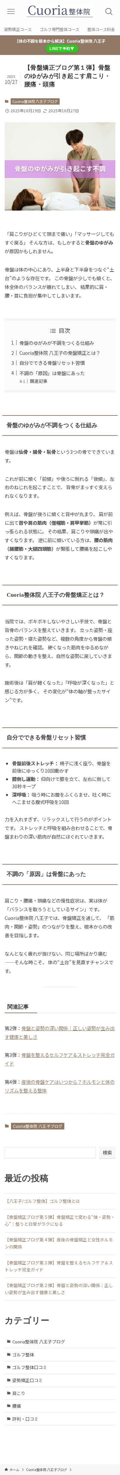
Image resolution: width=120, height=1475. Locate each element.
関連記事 (38, 381)
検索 (107, 1152)
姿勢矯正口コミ (27, 1380)
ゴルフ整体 (23, 1354)
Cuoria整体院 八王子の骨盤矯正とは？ (59, 352)
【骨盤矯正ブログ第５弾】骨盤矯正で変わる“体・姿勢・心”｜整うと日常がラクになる (60, 1220)
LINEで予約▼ (61, 48)
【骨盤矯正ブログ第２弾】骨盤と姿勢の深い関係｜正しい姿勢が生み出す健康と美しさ (59, 1288)
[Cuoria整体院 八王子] (60, 11)
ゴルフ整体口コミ (29, 1367)
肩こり (18, 1393)
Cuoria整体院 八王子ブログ (35, 101)
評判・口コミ (25, 1419)
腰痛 (16, 1406)
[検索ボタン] (109, 11)
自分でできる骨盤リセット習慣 (52, 362)
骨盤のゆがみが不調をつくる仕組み (56, 342)
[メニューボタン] (11, 11)
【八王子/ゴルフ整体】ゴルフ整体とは (42, 1201)
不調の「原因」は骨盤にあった (52, 372)
